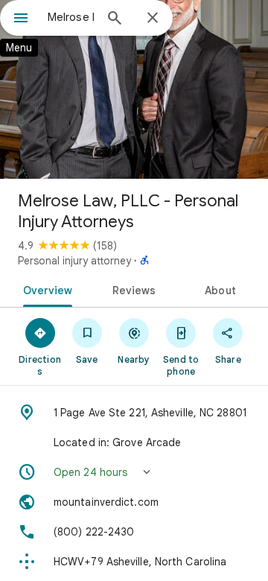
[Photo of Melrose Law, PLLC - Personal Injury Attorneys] (134, 89)
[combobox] (71, 17)
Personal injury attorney (74, 260)
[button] (134, 472)
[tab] (44, 289)
